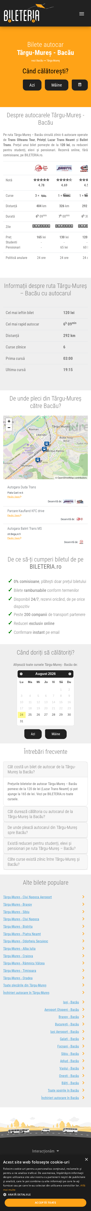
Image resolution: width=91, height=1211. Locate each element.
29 (61, 714)
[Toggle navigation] (82, 13)
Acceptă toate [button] (45, 1202)
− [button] (9, 427)
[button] (45, 1194)
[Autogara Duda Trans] (47, 444)
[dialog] (45, 1183)
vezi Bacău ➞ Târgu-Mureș (45, 60)
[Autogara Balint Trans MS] (38, 460)
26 (38, 714)
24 (21, 714)
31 (21, 721)
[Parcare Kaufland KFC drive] (45, 449)
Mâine (56, 85)
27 (46, 714)
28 (53, 714)
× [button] (86, 1159)
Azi (32, 85)
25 (30, 714)
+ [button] (9, 421)
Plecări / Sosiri (13, 496)
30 (69, 714)
